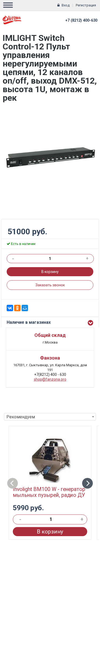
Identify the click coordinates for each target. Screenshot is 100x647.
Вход (66, 5)
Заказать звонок (50, 285)
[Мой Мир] (25, 308)
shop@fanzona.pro (50, 379)
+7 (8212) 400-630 (81, 20)
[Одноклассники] (17, 308)
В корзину (50, 272)
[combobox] (50, 416)
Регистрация (86, 5)
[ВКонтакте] (10, 308)
